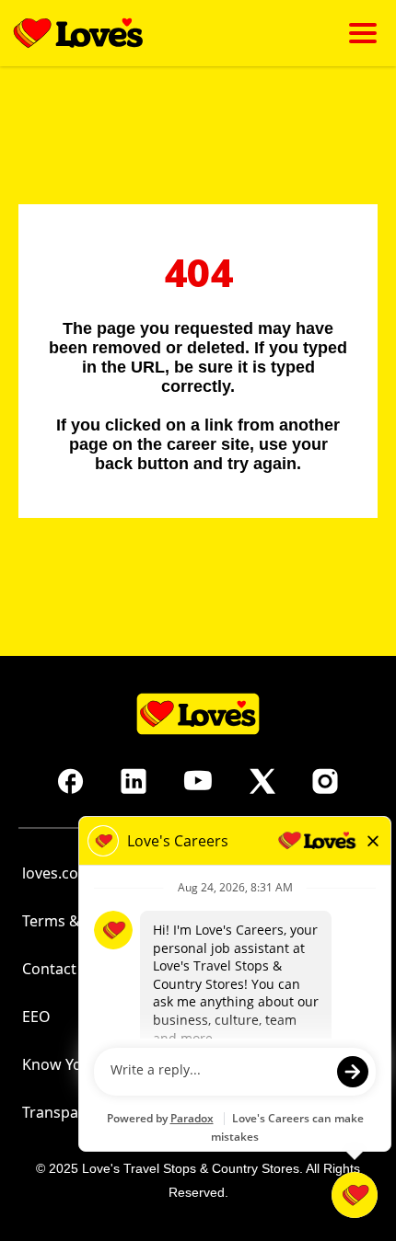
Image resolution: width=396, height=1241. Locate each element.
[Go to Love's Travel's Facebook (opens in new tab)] (70, 781)
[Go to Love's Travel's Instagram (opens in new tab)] (325, 781)
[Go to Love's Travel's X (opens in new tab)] (262, 781)
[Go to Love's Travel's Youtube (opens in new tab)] (198, 781)
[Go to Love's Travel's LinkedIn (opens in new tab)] (133, 781)
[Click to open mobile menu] (363, 33)
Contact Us (60, 969)
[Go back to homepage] (78, 33)
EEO (36, 1016)
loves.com (57, 873)
